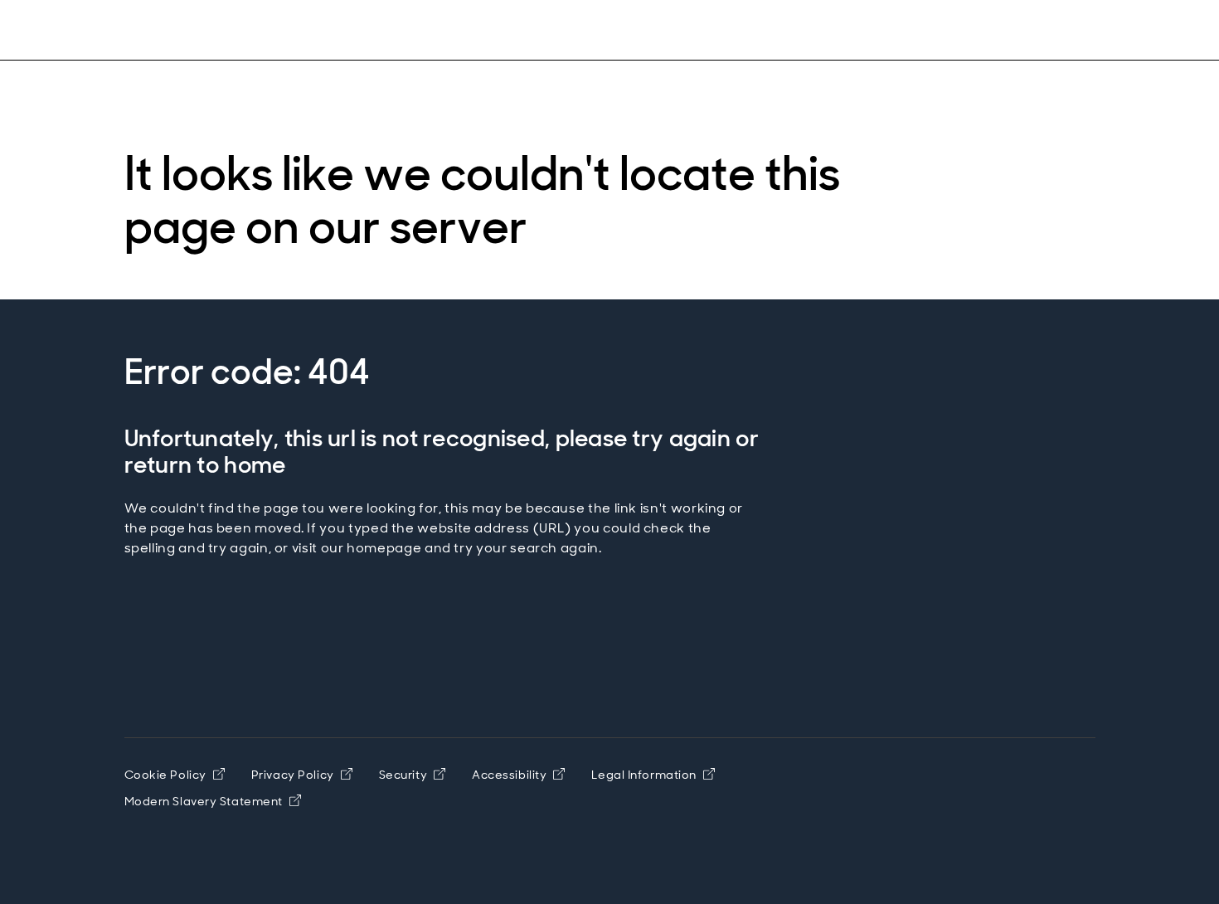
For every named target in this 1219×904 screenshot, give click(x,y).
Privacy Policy (292, 774)
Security (403, 774)
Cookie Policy (165, 774)
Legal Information (644, 774)
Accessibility (509, 774)
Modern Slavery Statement (203, 801)
